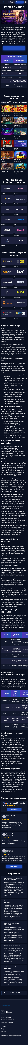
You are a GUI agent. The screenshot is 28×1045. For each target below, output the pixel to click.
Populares (3, 102)
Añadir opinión (14, 809)
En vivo (10, 102)
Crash (16, 102)
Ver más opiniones (14, 866)
